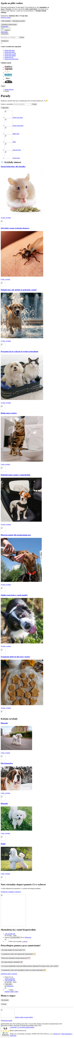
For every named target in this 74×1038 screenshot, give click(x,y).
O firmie (4, 1004)
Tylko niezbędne (6, 21)
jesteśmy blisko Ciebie (11, 991)
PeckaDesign (12, 1035)
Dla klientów (5, 1000)
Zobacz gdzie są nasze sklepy (24, 1017)
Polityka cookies (6, 17)
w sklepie (24, 941)
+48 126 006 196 (10, 934)
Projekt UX (56, 1034)
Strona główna (9, 89)
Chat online (8, 984)
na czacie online (14, 937)
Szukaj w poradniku (7, 104)
